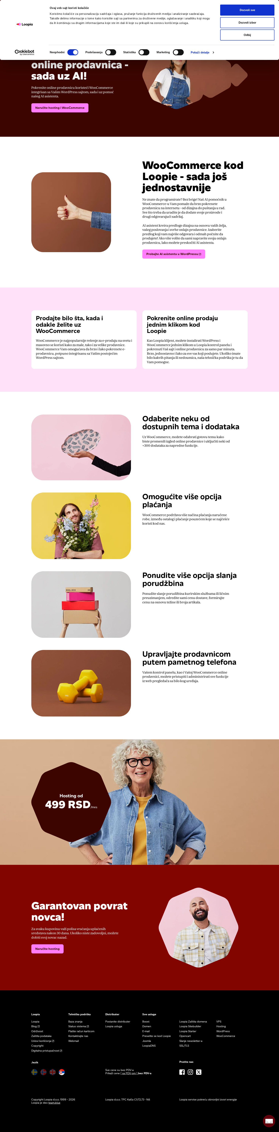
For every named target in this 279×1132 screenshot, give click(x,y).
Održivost (37, 1031)
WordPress (223, 1031)
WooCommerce (225, 1036)
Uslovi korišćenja (41, 1041)
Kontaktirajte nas (78, 1036)
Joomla (146, 1041)
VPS (218, 1021)
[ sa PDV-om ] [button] (129, 1073)
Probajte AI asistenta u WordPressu (172, 254)
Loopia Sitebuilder (190, 1026)
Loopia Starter (187, 1031)
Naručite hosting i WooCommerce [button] (59, 108)
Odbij (247, 35)
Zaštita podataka (41, 1036)
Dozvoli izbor (247, 22)
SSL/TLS (184, 1045)
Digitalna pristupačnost (45, 1050)
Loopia (35, 1021)
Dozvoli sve (247, 10)
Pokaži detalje (200, 52)
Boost (145, 1021)
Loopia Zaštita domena (193, 1021)
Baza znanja (75, 1021)
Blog (34, 1026)
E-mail (146, 1031)
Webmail (73, 1041)
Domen (146, 1026)
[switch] (110, 52)
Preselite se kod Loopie (156, 1036)
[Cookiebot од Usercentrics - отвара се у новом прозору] (24, 52)
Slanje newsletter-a (190, 1041)
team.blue (54, 1102)
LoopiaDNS (149, 1045)
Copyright (37, 1045)
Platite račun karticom (81, 1031)
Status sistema (77, 1026)
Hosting (221, 1026)
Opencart (185, 1036)
